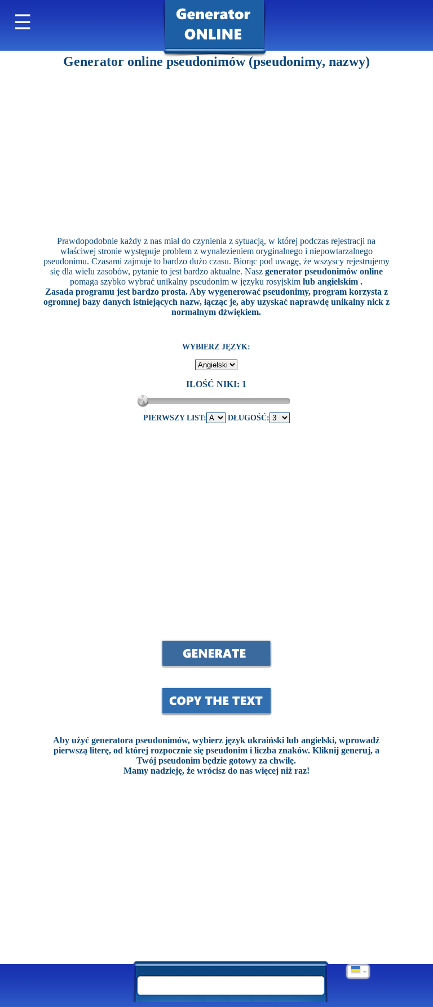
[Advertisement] (216, 148)
